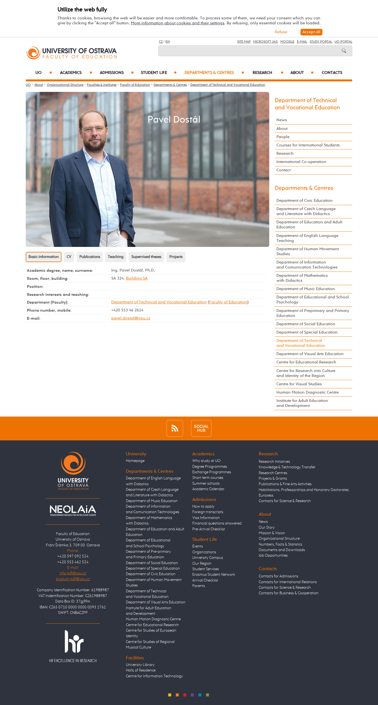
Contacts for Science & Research (285, 501)
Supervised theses (146, 257)
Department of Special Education (307, 332)
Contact (283, 170)
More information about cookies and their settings (177, 23)
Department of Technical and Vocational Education (227, 85)
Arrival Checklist (205, 580)
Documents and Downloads (282, 550)
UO (43, 73)
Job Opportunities (273, 555)
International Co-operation (301, 162)
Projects (176, 257)
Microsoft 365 (265, 41)
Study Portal (321, 41)
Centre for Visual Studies (299, 384)
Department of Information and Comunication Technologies (307, 264)
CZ (161, 41)
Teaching (115, 257)
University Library (140, 665)
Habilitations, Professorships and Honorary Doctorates (304, 490)
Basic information (44, 257)
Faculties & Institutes (101, 85)
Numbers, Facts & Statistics (280, 544)
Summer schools (206, 484)
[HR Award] (72, 646)
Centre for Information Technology (154, 676)
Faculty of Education (135, 85)
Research (268, 73)
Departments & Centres (214, 73)
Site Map (244, 41)
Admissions (117, 73)
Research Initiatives (274, 462)
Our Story (267, 528)
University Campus (207, 558)
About (302, 73)
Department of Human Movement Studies (307, 251)
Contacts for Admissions (278, 576)
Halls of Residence (141, 670)
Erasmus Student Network (213, 575)
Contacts (332, 73)
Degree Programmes (209, 467)
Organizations (204, 552)
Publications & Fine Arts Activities (285, 484)
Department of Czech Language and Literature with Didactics (306, 211)
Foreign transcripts (207, 512)
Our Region (201, 563)
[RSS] (174, 428)
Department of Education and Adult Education (309, 224)
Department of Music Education (305, 289)
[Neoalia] (72, 511)
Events (197, 546)
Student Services (205, 569)
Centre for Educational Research (306, 362)
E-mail (302, 41)
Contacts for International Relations (288, 582)
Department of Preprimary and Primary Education (312, 313)
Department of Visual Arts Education (310, 354)
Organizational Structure (65, 85)
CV (69, 257)
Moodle (287, 41)
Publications (89, 257)
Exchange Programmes (211, 472)
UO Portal (343, 41)
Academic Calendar (208, 489)
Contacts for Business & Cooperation (289, 593)
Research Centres (273, 473)
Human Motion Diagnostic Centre (307, 392)
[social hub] (201, 428)
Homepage (135, 461)
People (282, 137)
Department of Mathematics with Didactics (302, 278)
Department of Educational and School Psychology (312, 299)
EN (167, 41)
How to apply (203, 506)
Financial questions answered (217, 523)
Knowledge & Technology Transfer (287, 467)
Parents (198, 586)
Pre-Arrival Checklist (208, 529)
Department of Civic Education (304, 200)
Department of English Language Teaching (307, 238)
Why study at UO (206, 461)
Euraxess (266, 495)
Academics (76, 73)
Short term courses (207, 478)
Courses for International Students (308, 145)
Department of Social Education (305, 324)
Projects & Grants (273, 479)
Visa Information (206, 518)
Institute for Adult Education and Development (302, 403)
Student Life (159, 73)
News (281, 120)
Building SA (136, 278)
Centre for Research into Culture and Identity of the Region (305, 373)
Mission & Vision (272, 533)
